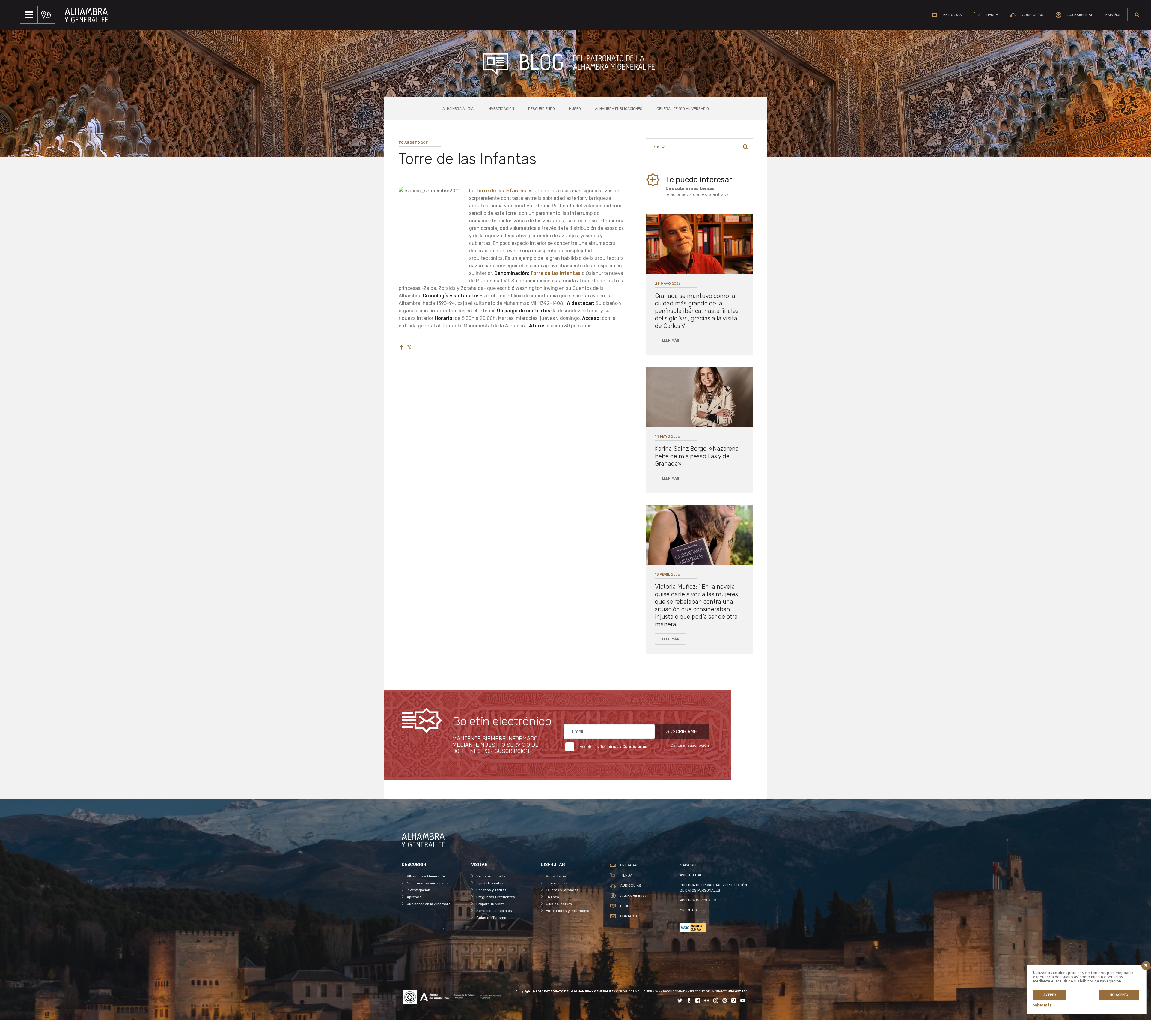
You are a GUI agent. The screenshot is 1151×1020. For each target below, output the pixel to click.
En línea (552, 897)
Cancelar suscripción (690, 745)
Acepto (1049, 995)
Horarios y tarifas (491, 890)
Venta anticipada (490, 876)
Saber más (1042, 1005)
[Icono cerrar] (1145, 965)
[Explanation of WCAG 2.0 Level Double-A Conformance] (714, 927)
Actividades (556, 876)
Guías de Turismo (491, 918)
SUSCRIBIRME (681, 731)
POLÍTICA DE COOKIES (698, 900)
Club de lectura (559, 904)
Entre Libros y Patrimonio (567, 911)
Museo (575, 109)
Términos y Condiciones (623, 746)
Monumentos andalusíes (428, 883)
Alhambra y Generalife (426, 876)
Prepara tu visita (490, 904)
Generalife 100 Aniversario (682, 109)
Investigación (501, 109)
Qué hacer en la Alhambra (429, 904)
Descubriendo (541, 109)
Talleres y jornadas (562, 890)
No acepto (1119, 995)
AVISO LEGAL (691, 875)
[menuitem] (1113, 15)
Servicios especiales (494, 911)
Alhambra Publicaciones (618, 109)
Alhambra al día (458, 109)
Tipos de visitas (490, 883)
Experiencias (557, 883)
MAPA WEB (689, 865)
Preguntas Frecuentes (495, 897)
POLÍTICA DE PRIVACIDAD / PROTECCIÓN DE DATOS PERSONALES (713, 887)
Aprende (414, 897)
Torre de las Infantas (501, 191)
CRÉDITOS (688, 910)
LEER (670, 340)
